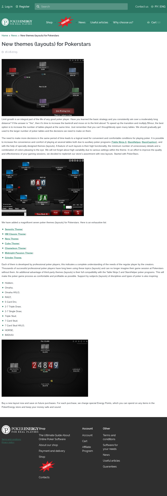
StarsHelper (134, 142)
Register (23, 6)
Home (5, 35)
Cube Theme (12, 243)
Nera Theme (11, 238)
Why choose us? (123, 22)
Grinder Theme (13, 257)
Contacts (44, 477)
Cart (155, 22)
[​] (65, 22)
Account (87, 435)
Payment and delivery (52, 450)
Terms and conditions (11, 439)
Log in (7, 6)
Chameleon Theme (15, 248)
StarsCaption (149, 142)
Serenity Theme (13, 229)
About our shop (48, 445)
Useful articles (99, 22)
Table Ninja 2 (119, 142)
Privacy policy (8, 442)
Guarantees (110, 466)
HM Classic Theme (15, 234)
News (82, 22)
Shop (49, 22)
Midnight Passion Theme (19, 253)
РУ (156, 6)
